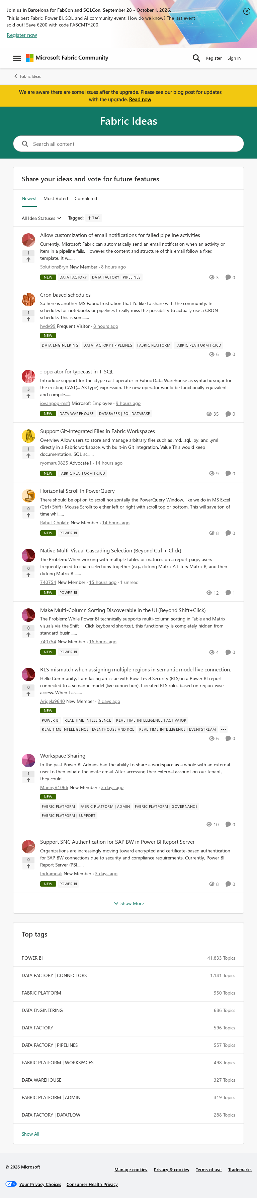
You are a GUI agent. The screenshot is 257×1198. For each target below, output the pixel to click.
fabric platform (41, 993)
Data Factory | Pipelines (50, 1045)
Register (214, 58)
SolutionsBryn (54, 266)
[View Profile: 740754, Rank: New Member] (28, 555)
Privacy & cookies (171, 1169)
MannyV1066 (54, 787)
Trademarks (240, 1169)
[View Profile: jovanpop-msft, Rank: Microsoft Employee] (28, 376)
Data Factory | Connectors (54, 975)
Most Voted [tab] (56, 198)
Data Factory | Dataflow (51, 1115)
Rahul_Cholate (54, 522)
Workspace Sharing (62, 755)
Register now (22, 34)
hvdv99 (48, 326)
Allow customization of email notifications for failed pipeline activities (120, 235)
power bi (32, 958)
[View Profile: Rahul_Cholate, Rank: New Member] (28, 495)
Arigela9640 (52, 701)
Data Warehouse (41, 1080)
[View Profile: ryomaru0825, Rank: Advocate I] (28, 436)
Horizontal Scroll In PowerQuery (77, 490)
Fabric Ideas (30, 76)
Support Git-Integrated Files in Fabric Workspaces (97, 431)
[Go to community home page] (67, 58)
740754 (48, 582)
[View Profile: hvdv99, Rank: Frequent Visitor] (28, 299)
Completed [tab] (86, 198)
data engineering (42, 1010)
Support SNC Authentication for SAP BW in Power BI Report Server (117, 841)
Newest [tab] (29, 198)
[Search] (196, 58)
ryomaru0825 (54, 463)
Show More (132, 903)
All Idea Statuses (38, 218)
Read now (140, 99)
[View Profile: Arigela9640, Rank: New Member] (28, 674)
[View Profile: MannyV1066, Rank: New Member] (28, 760)
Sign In (234, 58)
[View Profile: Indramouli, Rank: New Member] (28, 846)
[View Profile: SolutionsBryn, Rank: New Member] (28, 240)
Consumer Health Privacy (92, 1184)
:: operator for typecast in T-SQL (76, 371)
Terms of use (209, 1169)
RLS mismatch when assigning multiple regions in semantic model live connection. (135, 669)
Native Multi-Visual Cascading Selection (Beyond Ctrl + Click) (110, 550)
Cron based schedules (65, 294)
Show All (30, 1134)
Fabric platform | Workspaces (57, 1062)
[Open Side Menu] (17, 58)
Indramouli (51, 873)
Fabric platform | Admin (51, 1097)
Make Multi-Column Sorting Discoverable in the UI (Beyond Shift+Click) (123, 610)
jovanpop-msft (55, 403)
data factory (37, 1027)
